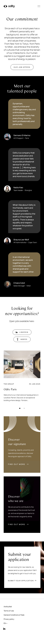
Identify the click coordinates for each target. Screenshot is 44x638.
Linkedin (23, 332)
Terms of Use (9, 611)
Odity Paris (10, 389)
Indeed (23, 339)
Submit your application (21, 581)
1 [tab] (19, 407)
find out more (17, 464)
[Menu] (38, 6)
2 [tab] (23, 407)
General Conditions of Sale (14, 615)
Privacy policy (9, 619)
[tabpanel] (22, 376)
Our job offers (22, 67)
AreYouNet (8, 606)
